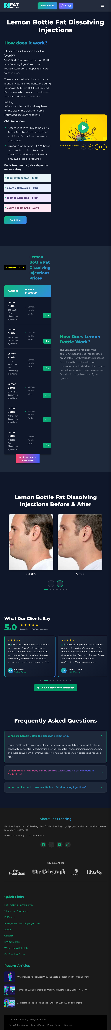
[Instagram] (51, 845)
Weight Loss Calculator (16, 948)
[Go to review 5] (57, 680)
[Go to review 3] (49, 680)
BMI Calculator (12, 942)
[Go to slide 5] (60, 589)
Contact (8, 935)
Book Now (15, 220)
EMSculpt (9, 917)
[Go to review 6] (60, 680)
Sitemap (68, 1025)
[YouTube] (60, 845)
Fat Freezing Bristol (14, 954)
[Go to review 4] (53, 680)
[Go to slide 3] (53, 589)
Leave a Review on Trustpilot (57, 687)
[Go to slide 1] (46, 589)
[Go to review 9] (70, 680)
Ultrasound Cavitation (16, 911)
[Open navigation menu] (102, 5)
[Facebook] (43, 845)
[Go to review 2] (44, 680)
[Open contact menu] (66, 6)
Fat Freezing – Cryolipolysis (18, 905)
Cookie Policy (37, 1025)
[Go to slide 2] (50, 589)
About (7, 929)
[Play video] (83, 127)
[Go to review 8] (66, 680)
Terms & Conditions (18, 1025)
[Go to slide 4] (57, 589)
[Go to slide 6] (63, 589)
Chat (47, 315)
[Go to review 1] (40, 680)
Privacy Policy (54, 1025)
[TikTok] (68, 845)
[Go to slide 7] (66, 589)
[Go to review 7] (63, 680)
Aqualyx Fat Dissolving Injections (22, 923)
